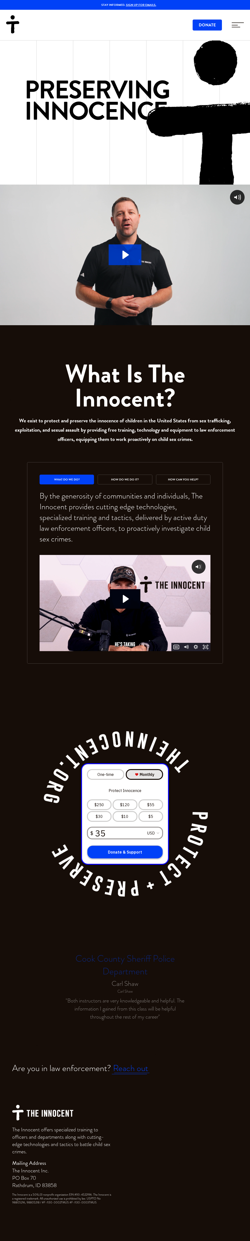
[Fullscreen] (205, 647)
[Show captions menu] (176, 647)
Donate (207, 25)
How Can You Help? (183, 479)
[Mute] (186, 647)
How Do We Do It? (125, 479)
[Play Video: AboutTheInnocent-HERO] (125, 254)
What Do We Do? (67, 479)
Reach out (130, 1068)
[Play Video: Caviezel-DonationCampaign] (125, 599)
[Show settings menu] (196, 647)
